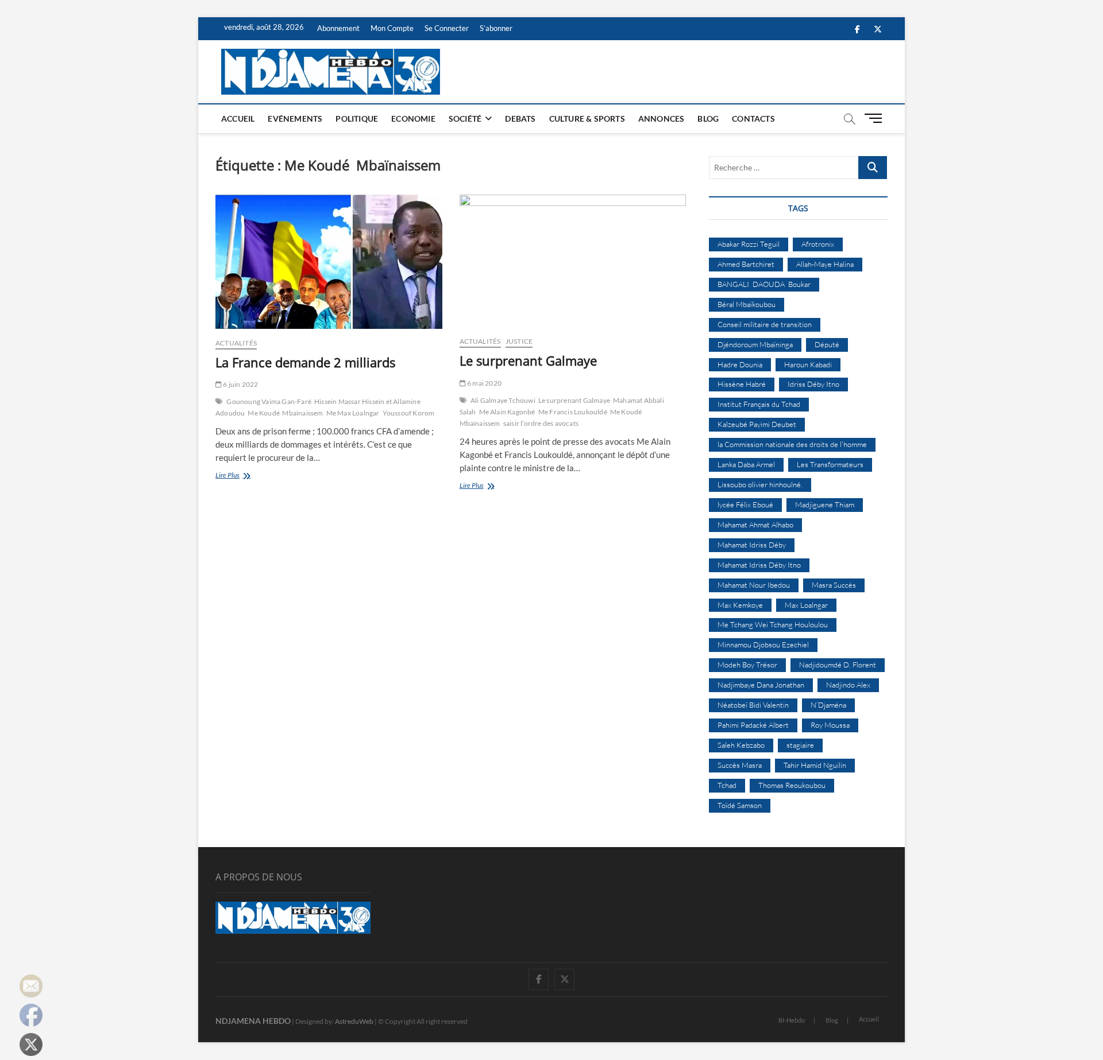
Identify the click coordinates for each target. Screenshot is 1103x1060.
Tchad (727, 785)
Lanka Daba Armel (746, 464)
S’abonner (496, 28)
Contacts (753, 118)
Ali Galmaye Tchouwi (502, 400)
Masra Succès (834, 584)
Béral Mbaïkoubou (747, 304)
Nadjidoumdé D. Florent (837, 664)
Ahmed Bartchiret (746, 264)
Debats (520, 118)
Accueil (237, 118)
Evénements (295, 118)
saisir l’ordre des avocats (541, 423)
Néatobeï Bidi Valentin (753, 704)
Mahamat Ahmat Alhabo (755, 524)
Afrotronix (817, 244)
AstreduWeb (354, 1021)
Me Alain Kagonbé (507, 411)
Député (827, 344)
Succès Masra (740, 765)
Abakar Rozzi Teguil (749, 244)
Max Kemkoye (740, 604)
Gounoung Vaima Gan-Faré (268, 401)
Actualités (236, 343)
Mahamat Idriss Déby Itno (759, 564)
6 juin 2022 (240, 384)
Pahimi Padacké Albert (753, 724)
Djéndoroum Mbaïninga (755, 344)
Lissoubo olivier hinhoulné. (760, 484)
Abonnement (338, 28)
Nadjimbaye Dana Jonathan (761, 684)
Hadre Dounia (740, 364)
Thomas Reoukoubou (792, 785)
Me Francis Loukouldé (572, 411)
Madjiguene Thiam (824, 504)
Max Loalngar (806, 604)
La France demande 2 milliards (305, 362)
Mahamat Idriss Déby (752, 544)
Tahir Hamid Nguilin (815, 765)
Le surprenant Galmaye (528, 360)
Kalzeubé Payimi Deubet (757, 424)
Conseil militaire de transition (765, 324)
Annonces (661, 118)
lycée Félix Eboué (745, 504)
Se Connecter (447, 28)
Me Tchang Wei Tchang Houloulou (773, 624)
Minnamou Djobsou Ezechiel (763, 644)
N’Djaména (828, 704)
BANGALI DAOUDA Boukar (764, 284)
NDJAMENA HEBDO (253, 1021)
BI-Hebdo (791, 1020)
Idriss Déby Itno (813, 384)
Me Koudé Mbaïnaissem (285, 413)
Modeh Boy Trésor (747, 664)
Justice (519, 341)
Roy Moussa (830, 724)
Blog (708, 118)
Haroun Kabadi (808, 364)
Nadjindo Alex (848, 684)
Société (465, 118)
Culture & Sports (587, 118)
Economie (413, 118)
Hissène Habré (742, 384)
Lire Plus (240, 476)
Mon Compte (392, 28)
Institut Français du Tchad (759, 404)
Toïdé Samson (740, 805)
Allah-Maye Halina (825, 264)
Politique (356, 118)
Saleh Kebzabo (741, 745)
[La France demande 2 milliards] (328, 262)
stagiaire (800, 745)
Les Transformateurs (830, 464)
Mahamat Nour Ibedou (754, 584)
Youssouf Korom (409, 413)
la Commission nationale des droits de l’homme (792, 444)
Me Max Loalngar (353, 413)
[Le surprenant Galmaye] (573, 261)
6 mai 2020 (484, 383)
